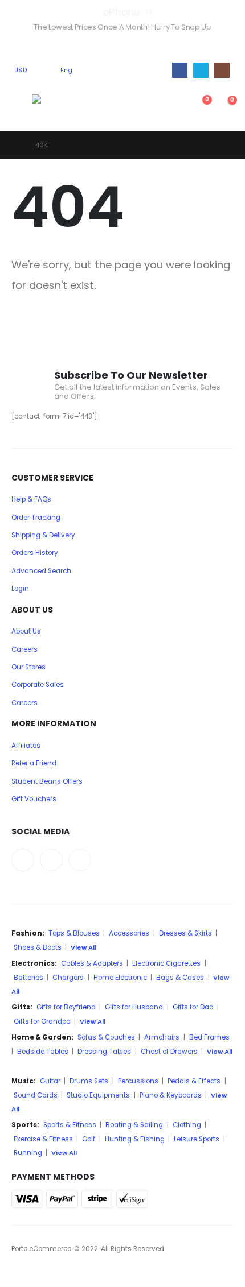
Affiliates (25, 745)
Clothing (187, 1124)
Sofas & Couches (106, 1037)
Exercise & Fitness (43, 1139)
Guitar (50, 1081)
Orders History (34, 552)
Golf (88, 1139)
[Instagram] (222, 70)
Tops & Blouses (74, 933)
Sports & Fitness (69, 1124)
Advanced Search (41, 571)
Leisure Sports (196, 1139)
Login (20, 588)
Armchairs (161, 1037)
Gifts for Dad (193, 1007)
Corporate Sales (37, 684)
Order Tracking (35, 517)
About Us (26, 631)
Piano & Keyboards (171, 1095)
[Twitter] (201, 70)
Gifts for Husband (134, 1007)
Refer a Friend (33, 763)
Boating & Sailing (134, 1124)
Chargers (68, 977)
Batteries (28, 977)
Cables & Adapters (92, 963)
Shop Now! (122, 45)
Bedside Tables (42, 1051)
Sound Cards (36, 1095)
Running (28, 1152)
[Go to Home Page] (15, 145)
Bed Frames (209, 1037)
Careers (24, 649)
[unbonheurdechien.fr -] (60, 105)
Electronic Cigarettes (166, 963)
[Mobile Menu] (21, 105)
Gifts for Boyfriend (66, 1007)
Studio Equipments (98, 1095)
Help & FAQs (31, 499)
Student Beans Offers (47, 781)
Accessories (129, 933)
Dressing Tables (104, 1051)
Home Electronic (120, 977)
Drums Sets (89, 1081)
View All (83, 947)
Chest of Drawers (169, 1051)
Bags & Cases (180, 977)
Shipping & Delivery (43, 535)
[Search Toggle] (173, 105)
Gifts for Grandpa (42, 1021)
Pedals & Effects (194, 1081)
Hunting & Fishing (135, 1139)
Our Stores (28, 667)
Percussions (138, 1081)
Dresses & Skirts (185, 933)
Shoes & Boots (38, 947)
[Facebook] (179, 70)
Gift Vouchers (33, 799)
